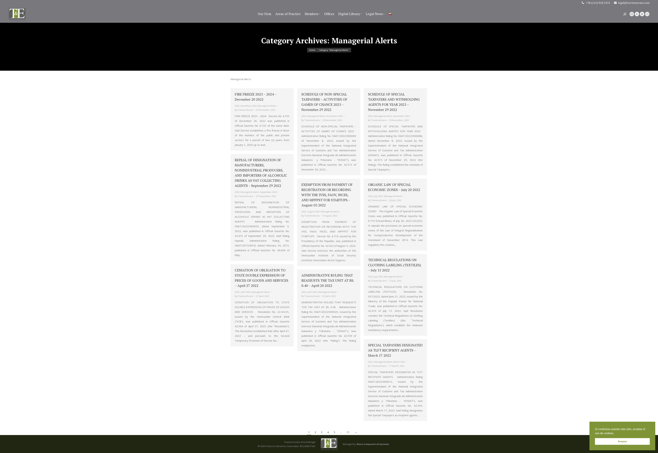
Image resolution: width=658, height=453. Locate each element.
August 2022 (313, 211)
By (244, 109)
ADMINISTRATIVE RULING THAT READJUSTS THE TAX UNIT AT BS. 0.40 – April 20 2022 (327, 280)
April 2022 (246, 292)
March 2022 (399, 361)
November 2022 (335, 116)
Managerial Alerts (267, 105)
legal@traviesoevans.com (633, 2)
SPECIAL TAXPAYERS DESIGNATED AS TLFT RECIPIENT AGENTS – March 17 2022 (395, 350)
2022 (237, 105)
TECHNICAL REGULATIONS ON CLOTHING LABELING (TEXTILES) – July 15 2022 (394, 265)
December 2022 (249, 105)
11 (348, 432)
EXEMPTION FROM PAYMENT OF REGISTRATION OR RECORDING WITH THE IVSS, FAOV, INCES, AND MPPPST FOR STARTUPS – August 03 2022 (327, 194)
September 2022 (268, 192)
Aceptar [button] (622, 441)
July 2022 (378, 196)
